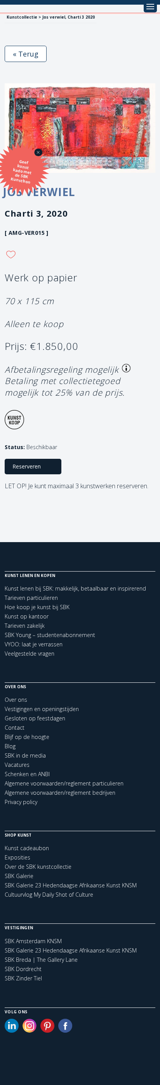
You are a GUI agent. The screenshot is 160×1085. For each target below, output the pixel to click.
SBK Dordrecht (23, 969)
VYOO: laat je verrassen (34, 644)
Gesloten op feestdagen (35, 718)
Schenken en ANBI (27, 774)
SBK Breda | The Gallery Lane (41, 959)
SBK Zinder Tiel (23, 978)
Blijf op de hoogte (27, 737)
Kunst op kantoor (27, 616)
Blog (10, 746)
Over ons (16, 699)
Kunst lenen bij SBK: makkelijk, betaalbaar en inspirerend (75, 588)
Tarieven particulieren (31, 597)
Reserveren (26, 466)
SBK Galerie (19, 876)
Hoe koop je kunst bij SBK (37, 607)
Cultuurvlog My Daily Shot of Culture (49, 894)
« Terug (25, 54)
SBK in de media (25, 755)
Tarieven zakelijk (25, 625)
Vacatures (17, 764)
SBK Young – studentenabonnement (50, 635)
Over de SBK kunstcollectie (38, 866)
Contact (14, 727)
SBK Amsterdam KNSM (33, 941)
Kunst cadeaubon (27, 848)
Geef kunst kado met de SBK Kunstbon (21, 172)
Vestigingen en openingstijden (42, 709)
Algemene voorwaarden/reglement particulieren (64, 783)
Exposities (17, 857)
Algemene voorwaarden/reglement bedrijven (60, 792)
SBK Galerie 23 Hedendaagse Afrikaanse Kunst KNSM (71, 885)
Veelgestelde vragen (29, 653)
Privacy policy (21, 802)
